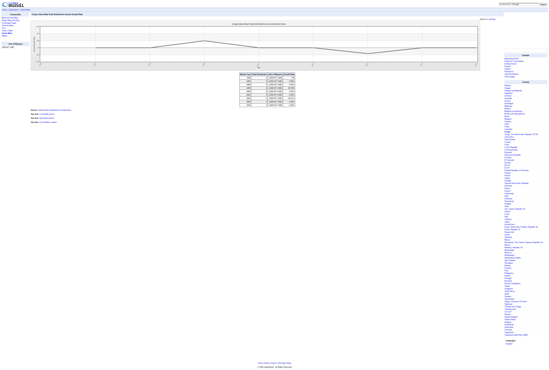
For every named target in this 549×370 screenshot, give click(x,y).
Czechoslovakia (511, 150)
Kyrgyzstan (509, 232)
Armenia (508, 96)
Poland (507, 276)
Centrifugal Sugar (9, 23)
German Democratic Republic (517, 183)
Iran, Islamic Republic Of (515, 209)
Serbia (507, 286)
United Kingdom (511, 317)
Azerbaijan (509, 103)
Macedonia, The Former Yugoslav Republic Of (524, 242)
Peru (506, 271)
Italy (506, 217)
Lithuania (508, 237)
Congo (507, 132)
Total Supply (510, 77)
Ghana (507, 188)
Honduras (508, 199)
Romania (508, 281)
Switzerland (509, 299)
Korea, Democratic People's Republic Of (521, 227)
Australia (508, 98)
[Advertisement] (13, 94)
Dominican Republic (513, 155)
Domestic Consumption (514, 61)
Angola (507, 88)
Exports (508, 66)
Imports (508, 69)
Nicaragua (509, 263)
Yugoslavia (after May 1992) (516, 335)
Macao (507, 240)
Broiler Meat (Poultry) (10, 20)
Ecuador (508, 157)
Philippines (509, 273)
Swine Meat (25, 10)
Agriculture (13, 10)
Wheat (4, 36)
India (507, 206)
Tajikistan (508, 304)
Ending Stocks (511, 64)
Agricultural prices (46, 118)
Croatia (507, 142)
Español (509, 344)
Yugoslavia (509, 332)
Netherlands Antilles (513, 258)
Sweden (508, 296)
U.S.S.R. (508, 312)
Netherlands (509, 255)
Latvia (507, 235)
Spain (507, 294)
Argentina (508, 93)
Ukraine (508, 314)
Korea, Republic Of (512, 229)
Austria (507, 101)
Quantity (492, 19)
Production (509, 71)
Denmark (508, 152)
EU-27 (507, 168)
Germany (508, 186)
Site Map (282, 363)
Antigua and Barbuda (513, 91)
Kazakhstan (509, 224)
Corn (4, 28)
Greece (508, 191)
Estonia (508, 163)
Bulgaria (508, 119)
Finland (508, 173)
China (507, 127)
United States (510, 319)
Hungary (508, 204)
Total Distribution (511, 74)
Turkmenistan (510, 309)
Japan (507, 222)
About (266, 363)
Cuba (507, 145)
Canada (508, 121)
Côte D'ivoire (510, 139)
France (507, 175)
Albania (508, 85)
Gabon (507, 178)
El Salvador (509, 160)
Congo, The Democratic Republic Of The (521, 134)
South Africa (510, 291)
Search (274, 363)
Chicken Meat (7, 25)
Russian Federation (513, 283)
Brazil (507, 116)
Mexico (508, 245)
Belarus (508, 109)
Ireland (507, 211)
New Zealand (510, 260)
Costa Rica (509, 137)
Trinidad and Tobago (513, 307)
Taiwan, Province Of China (516, 301)
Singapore (509, 289)
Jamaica (508, 219)
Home (4, 10)
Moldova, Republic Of (513, 247)
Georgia (508, 181)
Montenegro (509, 250)
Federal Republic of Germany (517, 170)
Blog (289, 363)
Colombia (508, 129)
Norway (508, 265)
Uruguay (508, 322)
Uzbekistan (509, 325)
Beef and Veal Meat (10, 18)
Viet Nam (508, 330)
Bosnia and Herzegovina (515, 114)
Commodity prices (46, 114)
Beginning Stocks (512, 59)
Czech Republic (511, 147)
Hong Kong (509, 201)
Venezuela (509, 327)
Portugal (508, 278)
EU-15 (507, 165)
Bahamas (508, 106)
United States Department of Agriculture (54, 110)
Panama (508, 268)
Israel (507, 214)
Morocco (508, 253)
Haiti (506, 196)
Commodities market (48, 122)
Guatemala (509, 193)
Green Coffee (7, 31)
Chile (507, 124)
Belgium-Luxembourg (513, 111)
